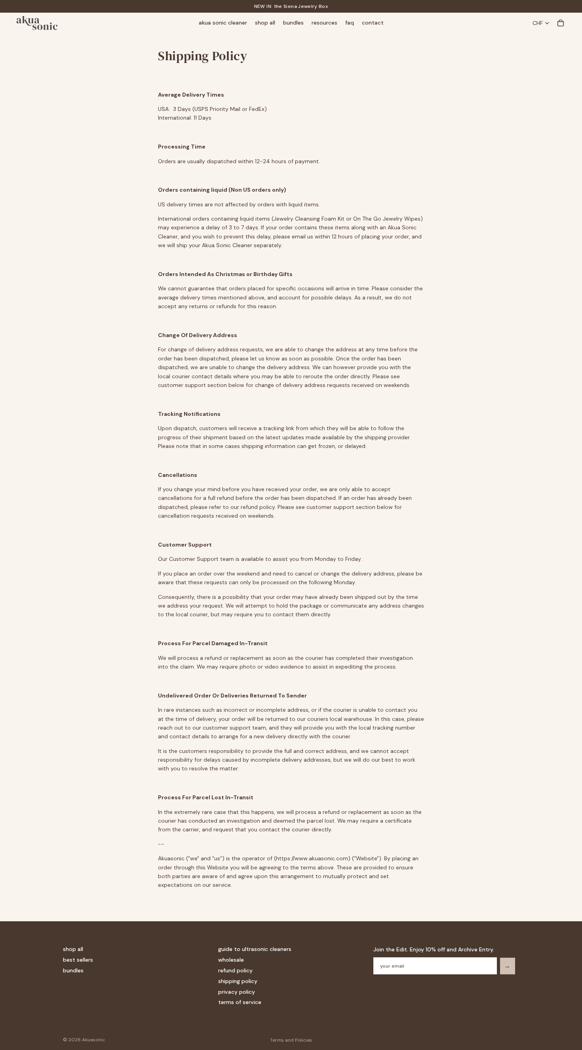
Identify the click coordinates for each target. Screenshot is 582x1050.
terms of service (239, 1002)
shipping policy (237, 981)
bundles (73, 970)
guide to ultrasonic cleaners (254, 949)
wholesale (231, 959)
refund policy (235, 970)
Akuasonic (93, 1040)
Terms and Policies (291, 1040)
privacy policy (236, 991)
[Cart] (560, 23)
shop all (73, 949)
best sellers (78, 959)
